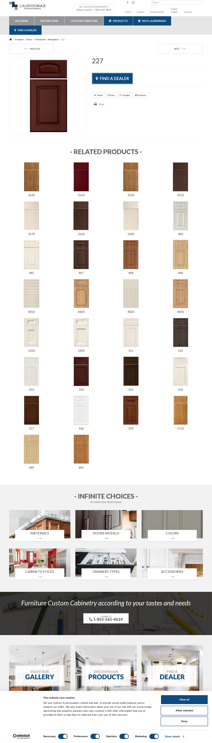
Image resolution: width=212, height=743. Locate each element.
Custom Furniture (84, 20)
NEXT (177, 49)
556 (180, 389)
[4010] (31, 293)
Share (112, 95)
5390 (81, 350)
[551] (130, 332)
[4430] (180, 293)
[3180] (130, 215)
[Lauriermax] (39, 6)
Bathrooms (49, 20)
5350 (31, 350)
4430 (180, 312)
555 (130, 389)
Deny (184, 721)
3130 (131, 195)
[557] (31, 410)
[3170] (31, 215)
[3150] (180, 176)
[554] (81, 371)
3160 (81, 234)
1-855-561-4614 (102, 9)
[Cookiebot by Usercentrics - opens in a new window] (21, 736)
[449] (180, 254)
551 (130, 350)
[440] (180, 215)
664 (31, 467)
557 (31, 428)
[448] (130, 254)
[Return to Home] (11, 39)
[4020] (130, 293)
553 (31, 389)
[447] (81, 254)
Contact (140, 12)
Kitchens (21, 20)
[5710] (180, 410)
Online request (84, 9)
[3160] (81, 215)
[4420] (81, 293)
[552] (180, 332)
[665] (81, 448)
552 (180, 350)
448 (130, 273)
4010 (31, 312)
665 (81, 467)
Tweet (99, 95)
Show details (172, 736)
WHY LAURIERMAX (154, 20)
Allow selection (184, 710)
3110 (81, 195)
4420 (81, 312)
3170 (31, 234)
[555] (130, 371)
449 (180, 273)
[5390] (81, 332)
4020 (131, 312)
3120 (31, 195)
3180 (131, 234)
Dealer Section (157, 12)
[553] (31, 371)
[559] (130, 410)
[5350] (31, 332)
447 (81, 273)
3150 (180, 195)
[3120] (31, 176)
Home (128, 12)
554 (81, 389)
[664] (31, 448)
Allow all (184, 699)
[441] (31, 254)
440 (180, 234)
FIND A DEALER (27, 30)
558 (81, 428)
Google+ (125, 95)
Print (101, 104)
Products (120, 20)
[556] (180, 371)
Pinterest (141, 95)
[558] (81, 410)
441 (31, 273)
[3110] (81, 176)
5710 (180, 428)
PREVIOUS (35, 49)
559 (130, 428)
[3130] (130, 176)
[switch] (95, 736)
